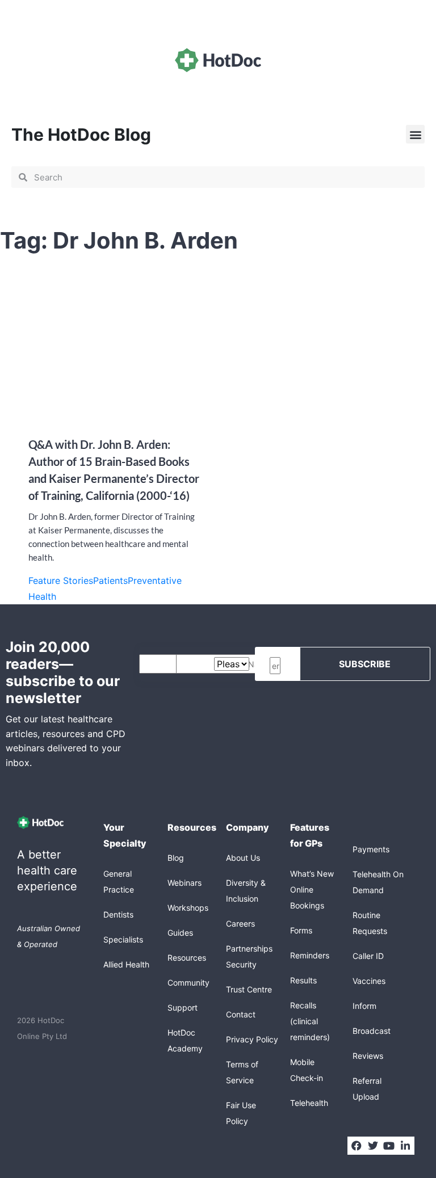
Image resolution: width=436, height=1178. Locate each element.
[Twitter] (372, 1146)
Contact (240, 1014)
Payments (371, 849)
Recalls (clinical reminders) (310, 1021)
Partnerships (249, 948)
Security (241, 964)
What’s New (312, 873)
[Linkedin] (405, 1146)
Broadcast (372, 1031)
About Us (243, 858)
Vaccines (369, 981)
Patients (110, 580)
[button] (415, 134)
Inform (364, 1006)
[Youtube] (389, 1146)
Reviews (368, 1056)
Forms (301, 930)
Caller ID (368, 956)
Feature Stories (60, 580)
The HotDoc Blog (81, 134)
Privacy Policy (252, 1039)
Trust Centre (249, 989)
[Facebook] (356, 1146)
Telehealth (309, 1103)
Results (303, 980)
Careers (240, 923)
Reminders (309, 955)
